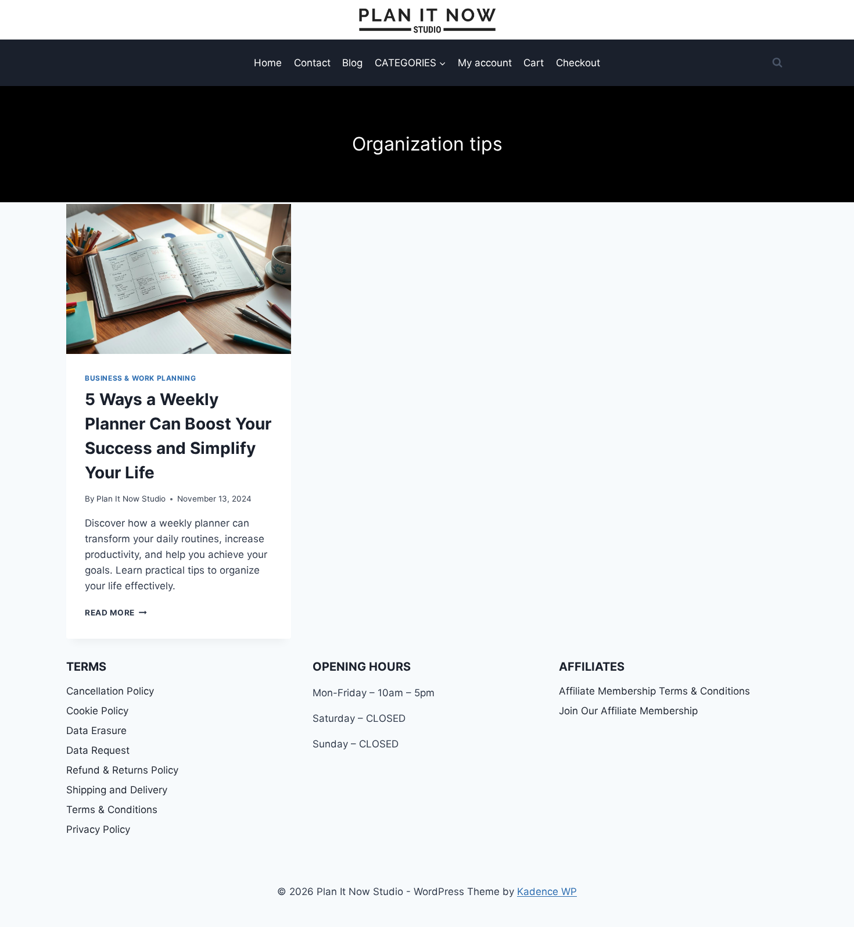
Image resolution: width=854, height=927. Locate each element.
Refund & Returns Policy (122, 770)
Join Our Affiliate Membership (628, 711)
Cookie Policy (97, 711)
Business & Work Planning (140, 378)
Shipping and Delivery (116, 790)
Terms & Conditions (111, 809)
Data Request (98, 750)
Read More (116, 612)
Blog (352, 63)
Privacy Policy (98, 829)
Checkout (578, 63)
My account (485, 63)
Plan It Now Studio (131, 498)
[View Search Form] (777, 62)
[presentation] (178, 279)
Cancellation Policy (110, 691)
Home (268, 63)
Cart (533, 63)
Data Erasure (96, 730)
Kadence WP (547, 891)
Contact (312, 63)
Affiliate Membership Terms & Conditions (654, 691)
